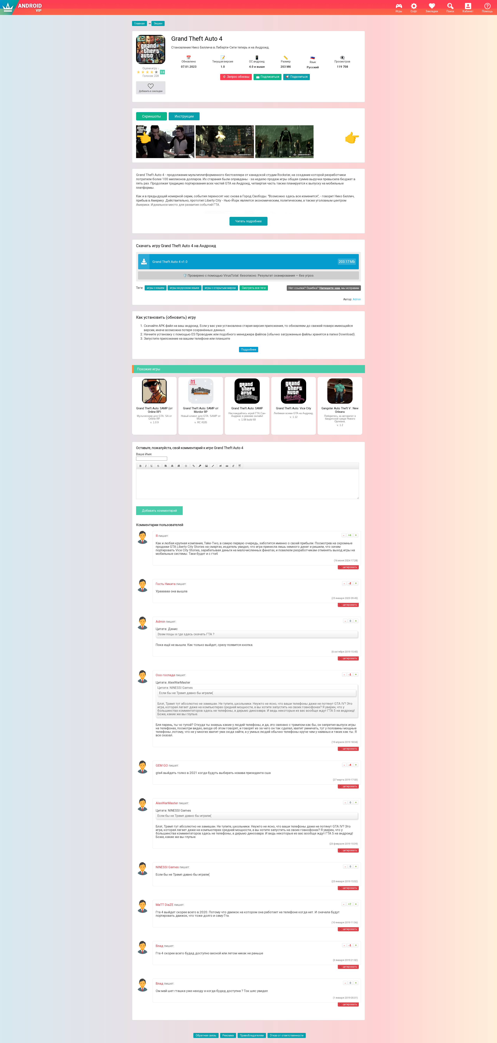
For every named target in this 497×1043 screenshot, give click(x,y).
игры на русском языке (184, 287)
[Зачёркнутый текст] (158, 466)
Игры (399, 11)
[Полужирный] (140, 466)
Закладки (432, 11)
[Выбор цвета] (213, 466)
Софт (414, 11)
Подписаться (267, 77)
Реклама (228, 1035)
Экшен (158, 23)
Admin (357, 299)
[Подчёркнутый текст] (152, 466)
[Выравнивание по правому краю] (178, 466)
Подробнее (248, 349)
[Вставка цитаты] (227, 466)
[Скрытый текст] (220, 466)
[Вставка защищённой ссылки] (200, 466)
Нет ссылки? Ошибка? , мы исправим (324, 288)
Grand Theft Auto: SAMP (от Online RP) (154, 410)
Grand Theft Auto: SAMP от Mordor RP (200, 410)
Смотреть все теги (254, 287)
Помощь (487, 11)
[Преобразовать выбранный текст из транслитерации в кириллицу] (233, 466)
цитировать (350, 567)
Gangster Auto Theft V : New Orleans (339, 410)
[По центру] (172, 466)
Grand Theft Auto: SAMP (247, 408)
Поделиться (297, 77)
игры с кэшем (155, 287)
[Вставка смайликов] (186, 466)
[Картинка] (206, 466)
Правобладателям (252, 1035)
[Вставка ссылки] (193, 466)
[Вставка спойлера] (239, 466)
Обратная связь (206, 1035)
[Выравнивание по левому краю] (165, 466)
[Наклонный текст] (146, 466)
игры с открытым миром (220, 287)
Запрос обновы (235, 77)
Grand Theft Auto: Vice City (293, 408)
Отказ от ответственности (286, 1035)
